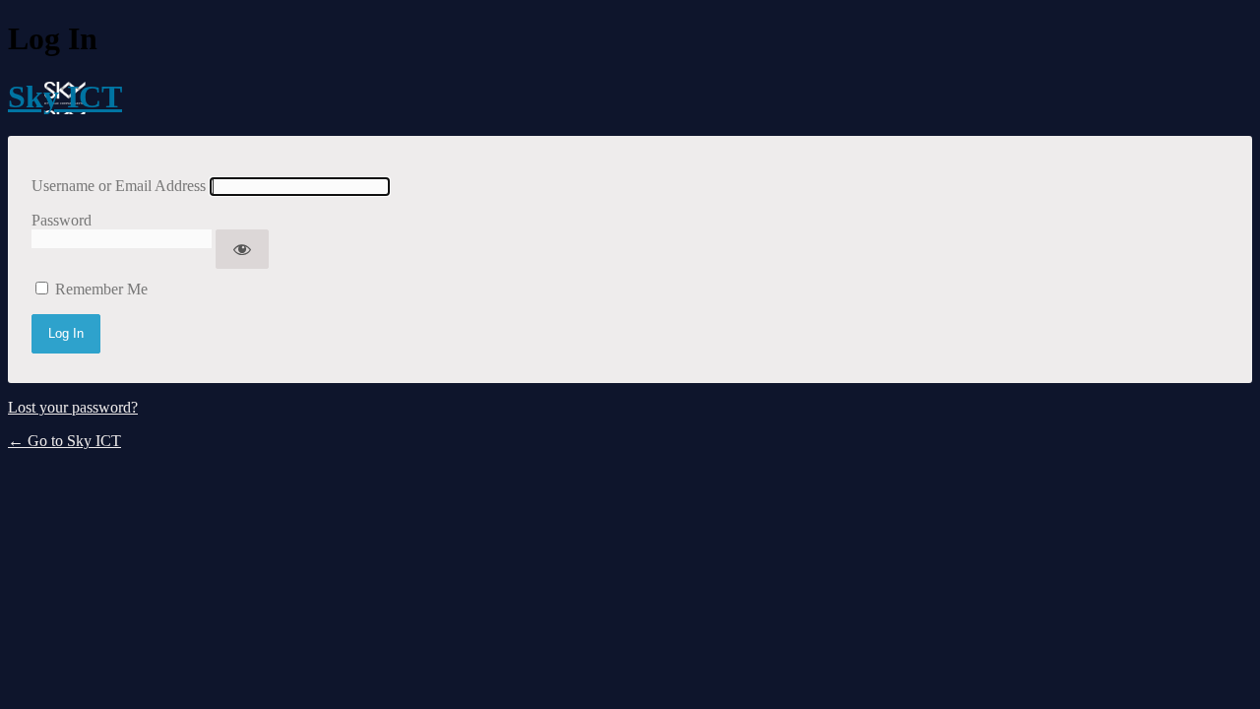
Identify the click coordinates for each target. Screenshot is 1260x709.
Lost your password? (73, 407)
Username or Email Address (119, 185)
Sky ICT (65, 96)
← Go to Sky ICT (64, 440)
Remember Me (101, 289)
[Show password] (242, 249)
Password (62, 220)
